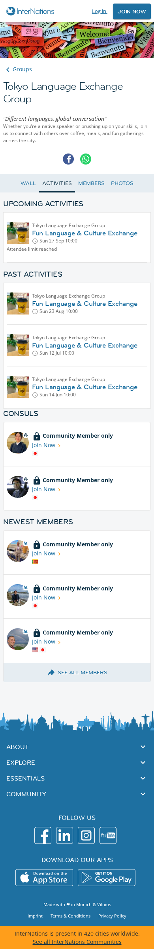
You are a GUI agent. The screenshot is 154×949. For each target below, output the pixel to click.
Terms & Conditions (70, 916)
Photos (122, 183)
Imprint (35, 916)
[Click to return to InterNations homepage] (31, 11)
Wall (28, 183)
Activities (57, 183)
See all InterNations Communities (77, 941)
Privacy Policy (112, 916)
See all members (82, 672)
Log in (99, 11)
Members (91, 183)
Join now (132, 11)
